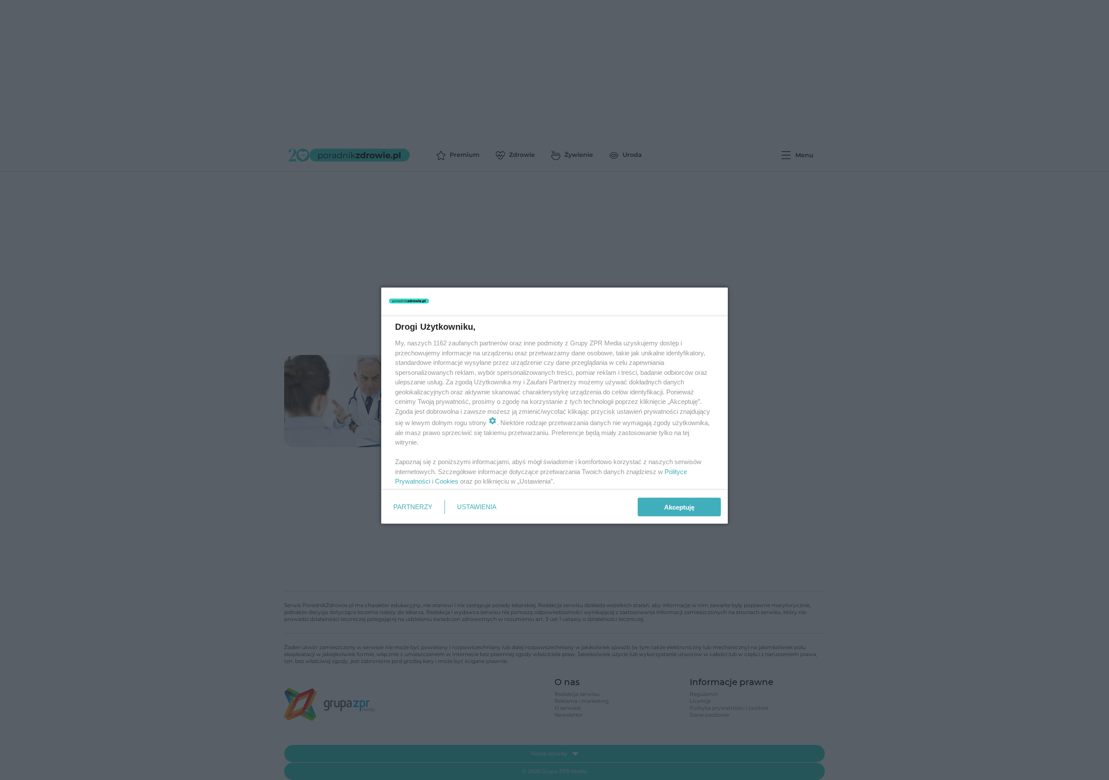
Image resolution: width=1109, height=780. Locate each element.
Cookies (446, 481)
